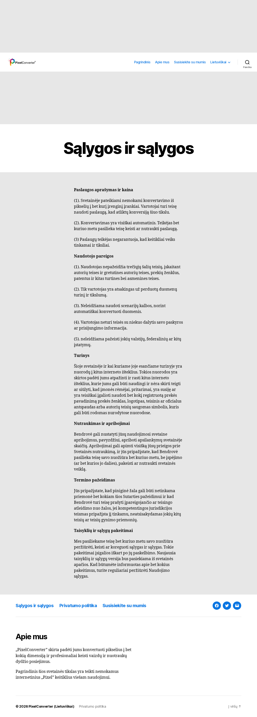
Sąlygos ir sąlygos (35, 605)
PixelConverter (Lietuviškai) (51, 706)
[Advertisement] (113, 26)
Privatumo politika (78, 605)
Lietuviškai (218, 62)
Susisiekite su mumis (190, 62)
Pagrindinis (142, 62)
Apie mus (162, 62)
